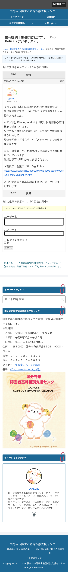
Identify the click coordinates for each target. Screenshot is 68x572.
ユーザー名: (11, 216)
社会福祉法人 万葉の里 (18, 549)
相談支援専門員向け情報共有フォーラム (27, 49)
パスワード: (11, 229)
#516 (62, 81)
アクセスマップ (34, 558)
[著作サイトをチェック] (34, 514)
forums (5, 49)
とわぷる (34, 488)
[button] (62, 299)
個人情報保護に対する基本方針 (49, 551)
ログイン (9, 248)
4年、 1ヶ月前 (18, 60)
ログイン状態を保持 (17, 241)
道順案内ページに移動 (27, 365)
